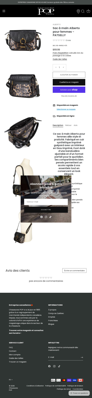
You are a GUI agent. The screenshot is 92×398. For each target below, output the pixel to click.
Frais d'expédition (60, 53)
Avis (75, 125)
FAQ (11, 347)
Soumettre (46, 210)
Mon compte (14, 354)
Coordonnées (78, 389)
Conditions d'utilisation (35, 386)
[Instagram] (46, 216)
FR (10, 380)
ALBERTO (57, 24)
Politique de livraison (75, 386)
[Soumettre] (82, 357)
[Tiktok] (50, 216)
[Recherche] (82, 11)
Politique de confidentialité (55, 386)
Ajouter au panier (69, 75)
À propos (52, 309)
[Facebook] (41, 216)
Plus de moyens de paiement (69, 97)
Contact (12, 351)
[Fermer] (68, 178)
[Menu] (3, 11)
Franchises (53, 320)
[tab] (59, 125)
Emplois (51, 317)
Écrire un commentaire (74, 270)
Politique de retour (64, 389)
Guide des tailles (60, 59)
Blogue (51, 324)
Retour (68, 125)
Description (58, 125)
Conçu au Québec (56, 313)
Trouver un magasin (17, 362)
